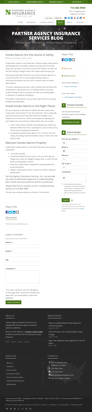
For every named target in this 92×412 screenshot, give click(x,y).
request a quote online (34, 331)
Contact (80, 22)
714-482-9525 (57, 372)
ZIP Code (66, 163)
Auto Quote (14, 2)
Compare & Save (71, 122)
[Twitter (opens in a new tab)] (69, 17)
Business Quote (56, 2)
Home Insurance (70, 86)
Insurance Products (13, 374)
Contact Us (10, 366)
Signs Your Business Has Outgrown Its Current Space (67, 343)
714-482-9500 (57, 368)
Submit (65, 200)
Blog (60, 22)
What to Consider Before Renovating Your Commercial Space (65, 325)
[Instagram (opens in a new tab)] (81, 17)
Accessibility (64, 404)
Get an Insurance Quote (15, 377)
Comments (66, 172)
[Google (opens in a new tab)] (78, 17)
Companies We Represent (15, 381)
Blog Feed (68, 68)
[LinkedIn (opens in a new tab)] (72, 17)
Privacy (44, 404)
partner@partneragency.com (62, 375)
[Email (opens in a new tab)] (17, 212)
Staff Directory (11, 384)
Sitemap (27, 342)
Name (9, 242)
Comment (11, 268)
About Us (10, 363)
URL (7, 260)
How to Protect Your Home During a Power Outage (66, 334)
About (70, 22)
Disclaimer (53, 404)
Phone (65, 155)
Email (9, 251)
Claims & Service (47, 22)
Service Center (11, 370)
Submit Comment (13, 302)
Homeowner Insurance (73, 97)
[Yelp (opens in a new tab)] (75, 17)
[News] (84, 17)
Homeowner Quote (35, 2)
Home (20, 22)
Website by (76, 404)
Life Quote (77, 2)
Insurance (31, 22)
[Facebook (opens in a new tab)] (66, 17)
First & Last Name (70, 139)
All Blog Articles (70, 76)
